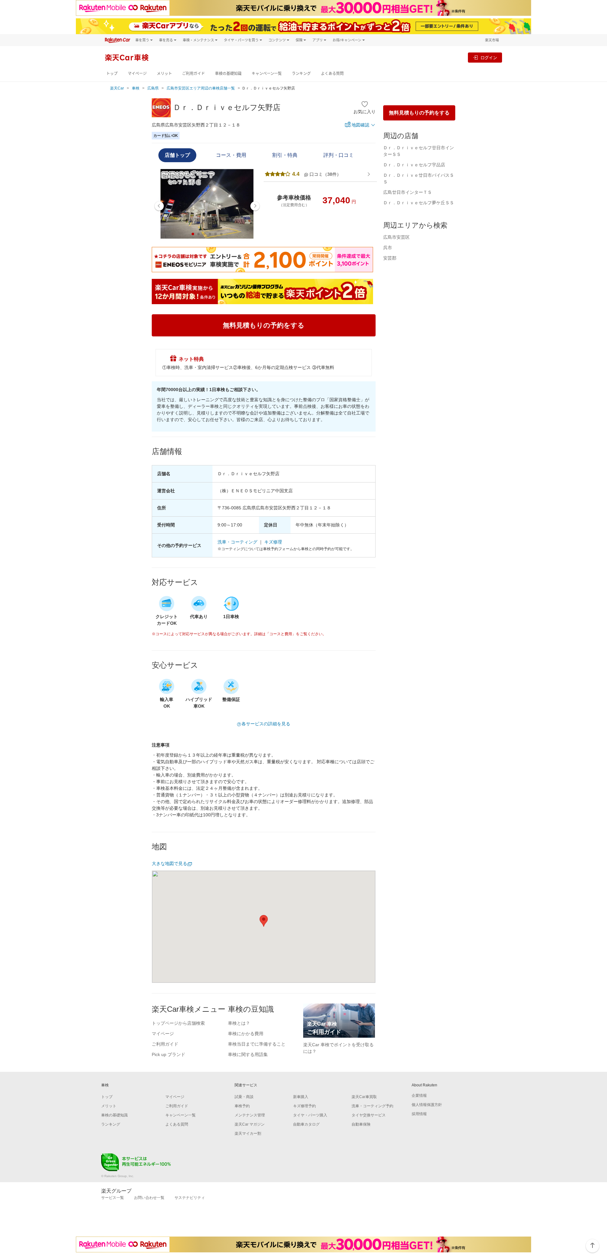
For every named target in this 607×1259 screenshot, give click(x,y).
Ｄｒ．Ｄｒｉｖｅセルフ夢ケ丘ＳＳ (418, 202)
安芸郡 (389, 258)
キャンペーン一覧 (267, 73)
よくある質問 (332, 73)
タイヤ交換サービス (369, 1115)
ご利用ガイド (193, 73)
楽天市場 (492, 40)
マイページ (137, 73)
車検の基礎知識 (228, 73)
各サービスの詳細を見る (266, 723)
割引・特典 (284, 155)
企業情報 (419, 1095)
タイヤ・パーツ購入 (310, 1115)
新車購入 (300, 1097)
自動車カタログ (306, 1124)
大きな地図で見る (169, 863)
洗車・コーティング (237, 541)
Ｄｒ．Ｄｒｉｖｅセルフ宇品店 (414, 164)
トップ (112, 73)
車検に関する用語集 (248, 1054)
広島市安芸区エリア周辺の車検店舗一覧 (201, 88)
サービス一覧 (112, 1197)
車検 (135, 88)
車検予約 (242, 1106)
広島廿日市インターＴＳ (407, 192)
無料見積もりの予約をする (419, 112)
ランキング (301, 73)
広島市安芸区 (396, 237)
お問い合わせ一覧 (149, 1197)
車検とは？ (239, 1023)
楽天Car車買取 (364, 1097)
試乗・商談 (244, 1097)
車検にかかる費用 (245, 1033)
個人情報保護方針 (427, 1104)
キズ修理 (273, 541)
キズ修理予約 (304, 1106)
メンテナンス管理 (250, 1115)
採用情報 (419, 1114)
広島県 (153, 88)
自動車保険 (361, 1124)
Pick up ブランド (168, 1054)
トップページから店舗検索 (178, 1023)
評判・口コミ (338, 155)
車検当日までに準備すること (256, 1044)
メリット (164, 73)
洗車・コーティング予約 (372, 1106)
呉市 (387, 247)
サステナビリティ (190, 1197)
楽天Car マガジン (250, 1124)
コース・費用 (231, 155)
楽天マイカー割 (248, 1133)
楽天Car (117, 88)
